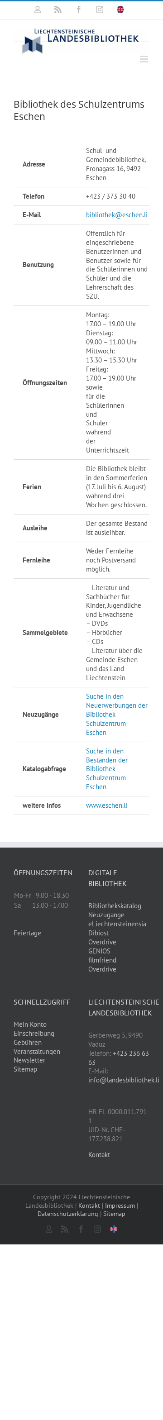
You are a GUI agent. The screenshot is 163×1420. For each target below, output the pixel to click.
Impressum (120, 1205)
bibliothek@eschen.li (117, 214)
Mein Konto (30, 1024)
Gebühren (28, 1042)
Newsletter (29, 1060)
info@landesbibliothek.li (123, 1080)
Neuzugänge (106, 914)
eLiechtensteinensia (117, 924)
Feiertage (27, 933)
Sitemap (25, 1069)
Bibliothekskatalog (114, 905)
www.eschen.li (106, 805)
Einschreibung (34, 1033)
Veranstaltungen (37, 1051)
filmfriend (102, 960)
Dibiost (98, 933)
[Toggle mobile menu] (144, 59)
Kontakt (99, 1154)
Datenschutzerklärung (68, 1214)
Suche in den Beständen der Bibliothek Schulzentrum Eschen (107, 769)
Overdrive (102, 942)
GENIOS (99, 951)
